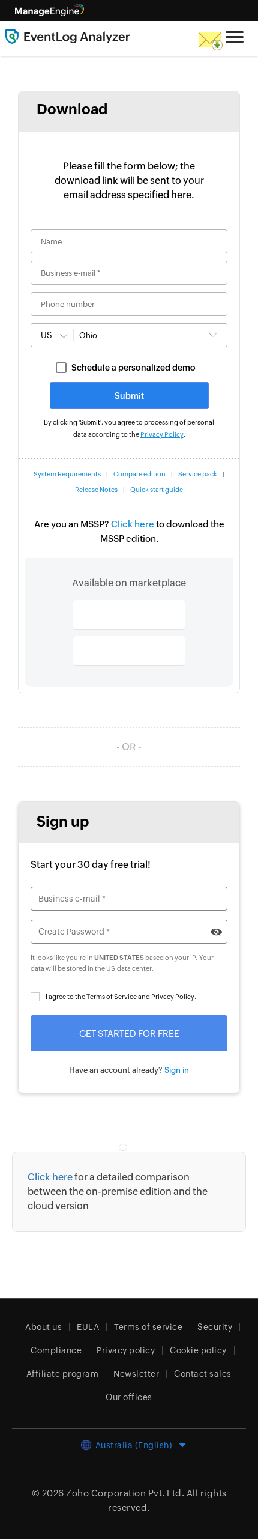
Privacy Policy (162, 434)
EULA (88, 1327)
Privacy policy (126, 1350)
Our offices (129, 1397)
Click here (132, 524)
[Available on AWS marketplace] (129, 615)
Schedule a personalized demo (133, 367)
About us (43, 1327)
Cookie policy (198, 1350)
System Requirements (67, 474)
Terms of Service (111, 996)
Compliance (56, 1350)
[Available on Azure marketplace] (129, 651)
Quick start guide (156, 489)
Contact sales (203, 1374)
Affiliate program (62, 1374)
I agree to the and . (121, 996)
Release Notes (96, 489)
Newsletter (136, 1374)
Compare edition (139, 474)
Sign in (176, 1070)
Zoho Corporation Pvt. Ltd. (125, 1493)
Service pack (197, 474)
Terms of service (148, 1327)
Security (214, 1327)
